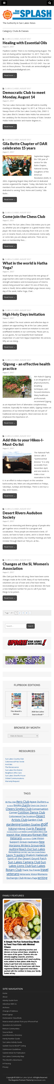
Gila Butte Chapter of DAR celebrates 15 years (25, 145)
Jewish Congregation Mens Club (34, 831)
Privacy (5, 1067)
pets (42, 845)
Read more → (9, 75)
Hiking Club (24, 828)
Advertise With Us (10, 1004)
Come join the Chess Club (24, 216)
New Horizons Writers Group (27, 843)
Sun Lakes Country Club (14, 759)
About (5, 997)
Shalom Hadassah (37, 855)
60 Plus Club (10, 802)
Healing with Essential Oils (25, 43)
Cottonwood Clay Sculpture (22, 816)
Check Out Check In (39, 805)
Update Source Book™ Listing (14, 1046)
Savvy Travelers (15, 855)
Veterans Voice (28, 874)
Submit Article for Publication (14, 1053)
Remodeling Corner (18, 852)
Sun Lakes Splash (26, 1077)
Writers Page (30, 877)
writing (42, 878)
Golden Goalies (30, 824)
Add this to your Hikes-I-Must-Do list (23, 442)
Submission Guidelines (12, 1049)
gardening (13, 824)
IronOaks (8, 764)
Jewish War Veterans (19, 834)
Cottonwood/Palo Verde (14, 762)
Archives (6, 1007)
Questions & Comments (12, 1025)
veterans (13, 874)
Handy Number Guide (11, 1038)
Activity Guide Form (10, 1000)
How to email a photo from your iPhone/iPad (20, 1021)
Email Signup (8, 1014)
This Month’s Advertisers (12, 1060)
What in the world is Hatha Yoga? (25, 265)
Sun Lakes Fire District (13, 770)
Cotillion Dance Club (31, 812)
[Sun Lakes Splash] (27, 13)
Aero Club (22, 801)
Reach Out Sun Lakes (32, 849)
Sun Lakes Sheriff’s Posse (15, 775)
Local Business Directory (12, 1035)
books (17, 805)
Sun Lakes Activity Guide (12, 1042)
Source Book (8, 1032)
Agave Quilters (38, 801)
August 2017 (25, 39)
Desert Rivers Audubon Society (22, 515)
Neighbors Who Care (13, 773)
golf (44, 824)
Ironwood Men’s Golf (14, 832)
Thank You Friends (31, 870)
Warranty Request (12, 781)
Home (5, 993)
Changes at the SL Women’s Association (26, 566)
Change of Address (10, 1011)
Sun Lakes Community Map (13, 1056)
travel (44, 870)
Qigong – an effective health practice (26, 366)
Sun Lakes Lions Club (27, 864)
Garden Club (35, 820)
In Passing (39, 828)
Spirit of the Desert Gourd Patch (27, 858)
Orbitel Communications (14, 778)
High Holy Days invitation (24, 314)
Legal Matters (26, 839)
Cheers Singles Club (18, 809)
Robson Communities (11, 1028)
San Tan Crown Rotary (36, 852)
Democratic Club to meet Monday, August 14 (24, 94)
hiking (12, 828)
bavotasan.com (39, 1080)
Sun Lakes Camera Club (24, 862)
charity (25, 805)
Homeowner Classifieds (12, 1018)
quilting (14, 849)
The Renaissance (12, 767)
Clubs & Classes (12, 39)
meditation (33, 841)
